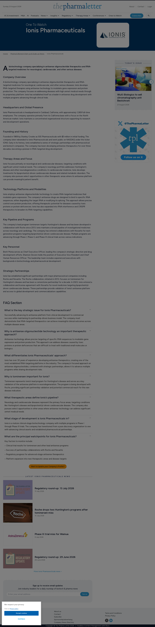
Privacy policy (14, 609)
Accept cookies (21, 613)
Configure (21, 619)
